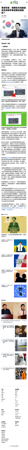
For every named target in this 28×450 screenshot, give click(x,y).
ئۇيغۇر (16, 402)
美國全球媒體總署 (4, 439)
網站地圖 (3, 442)
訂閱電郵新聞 (17, 418)
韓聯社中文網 (7, 158)
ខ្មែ (15, 399)
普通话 (16, 391)
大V (9, 75)
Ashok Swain (9, 82)
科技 (2, 397)
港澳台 (2, 392)
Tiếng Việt (17, 404)
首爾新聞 (8, 108)
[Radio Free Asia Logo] (14, 2)
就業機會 (3, 434)
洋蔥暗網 (3, 425)
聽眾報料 (17, 425)
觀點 (2, 394)
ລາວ (16, 397)
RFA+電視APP (4, 423)
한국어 (16, 396)
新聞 (2, 391)
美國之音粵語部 (4, 440)
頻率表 (2, 413)
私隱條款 (3, 435)
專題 (2, 396)
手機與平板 (3, 427)
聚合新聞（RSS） (18, 416)
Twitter (16, 414)
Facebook (17, 413)
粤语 (16, 392)
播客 (2, 414)
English (16, 406)
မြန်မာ (16, 394)
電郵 (16, 423)
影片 (2, 401)
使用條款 (3, 437)
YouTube (16, 411)
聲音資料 (3, 399)
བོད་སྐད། (16, 401)
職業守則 (3, 432)
